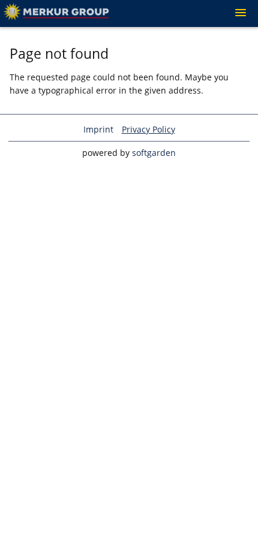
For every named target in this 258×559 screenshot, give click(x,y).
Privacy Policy (148, 129)
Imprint (98, 129)
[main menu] (240, 12)
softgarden (154, 152)
